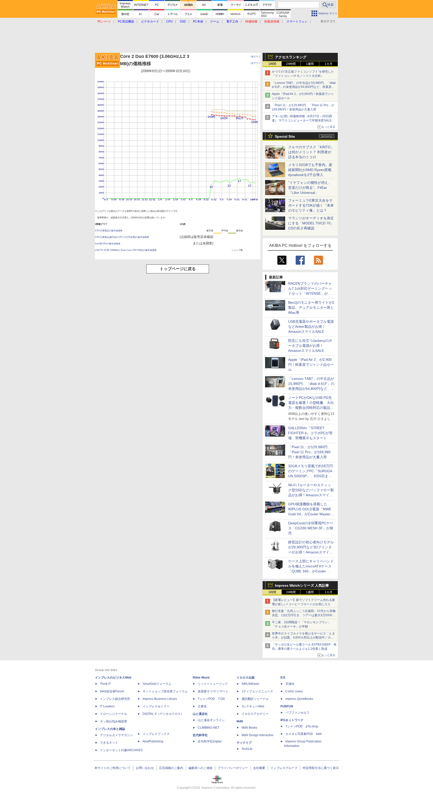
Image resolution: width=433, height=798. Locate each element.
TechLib (247, 749)
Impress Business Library (160, 699)
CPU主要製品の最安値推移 (109, 230)
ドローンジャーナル (113, 714)
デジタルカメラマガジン (116, 735)
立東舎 (202, 706)
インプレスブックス (156, 734)
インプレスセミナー (156, 706)
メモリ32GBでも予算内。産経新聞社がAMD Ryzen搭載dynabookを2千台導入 (310, 170)
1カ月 (329, 64)
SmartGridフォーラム (157, 684)
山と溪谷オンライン (211, 720)
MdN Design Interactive (257, 735)
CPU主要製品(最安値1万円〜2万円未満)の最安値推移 (122, 237)
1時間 (272, 64)
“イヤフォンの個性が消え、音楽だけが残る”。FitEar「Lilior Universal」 (310, 188)
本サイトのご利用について (112, 768)
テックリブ (244, 742)
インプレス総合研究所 (115, 699)
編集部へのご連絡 (200, 768)
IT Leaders (107, 706)
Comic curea (294, 691)
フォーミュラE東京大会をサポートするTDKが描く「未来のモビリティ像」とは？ (311, 205)
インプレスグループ (283, 768)
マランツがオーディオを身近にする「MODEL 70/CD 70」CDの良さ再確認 (311, 223)
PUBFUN (286, 706)
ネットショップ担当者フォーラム (165, 691)
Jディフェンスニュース (257, 691)
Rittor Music (201, 677)
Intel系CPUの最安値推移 (107, 243)
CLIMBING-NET (208, 727)
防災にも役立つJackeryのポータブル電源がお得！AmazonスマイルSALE (310, 346)
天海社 (289, 684)
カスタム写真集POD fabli (303, 734)
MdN (240, 721)
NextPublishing (153, 741)
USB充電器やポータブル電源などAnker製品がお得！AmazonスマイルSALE (311, 327)
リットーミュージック (213, 684)
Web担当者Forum (112, 691)
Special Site (285, 136)
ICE (282, 677)
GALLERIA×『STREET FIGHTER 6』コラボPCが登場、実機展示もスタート (310, 433)
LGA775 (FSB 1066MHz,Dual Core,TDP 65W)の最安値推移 (126, 250)
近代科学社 (200, 735)
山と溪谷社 (200, 714)
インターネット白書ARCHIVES (121, 750)
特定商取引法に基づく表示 (321, 768)
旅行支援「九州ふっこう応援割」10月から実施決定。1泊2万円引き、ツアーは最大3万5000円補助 (304, 615)
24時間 (291, 64)
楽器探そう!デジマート (213, 691)
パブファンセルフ (297, 712)
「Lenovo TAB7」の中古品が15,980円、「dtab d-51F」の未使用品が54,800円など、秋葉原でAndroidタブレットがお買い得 (304, 87)
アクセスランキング (290, 57)
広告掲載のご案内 (171, 768)
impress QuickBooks (299, 699)
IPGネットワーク (291, 720)
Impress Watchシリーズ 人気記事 (302, 585)
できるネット (109, 742)
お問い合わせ (145, 768)
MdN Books (249, 727)
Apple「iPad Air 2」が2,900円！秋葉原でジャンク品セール (311, 365)
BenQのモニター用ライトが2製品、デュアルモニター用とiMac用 (311, 307)
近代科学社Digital (210, 741)
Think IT (105, 684)
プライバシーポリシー (233, 768)
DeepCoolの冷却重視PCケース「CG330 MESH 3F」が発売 (310, 528)
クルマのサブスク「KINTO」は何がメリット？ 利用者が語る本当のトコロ (311, 152)
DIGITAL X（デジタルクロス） (163, 714)
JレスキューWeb (253, 706)
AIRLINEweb (250, 684)
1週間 (310, 64)
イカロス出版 (246, 677)
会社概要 (259, 768)
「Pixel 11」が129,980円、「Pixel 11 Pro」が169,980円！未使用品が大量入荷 (309, 452)
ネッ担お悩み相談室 (113, 721)
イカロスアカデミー (255, 714)
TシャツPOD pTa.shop (301, 726)
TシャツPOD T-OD (211, 699)
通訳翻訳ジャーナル (255, 699)
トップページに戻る (178, 269)
